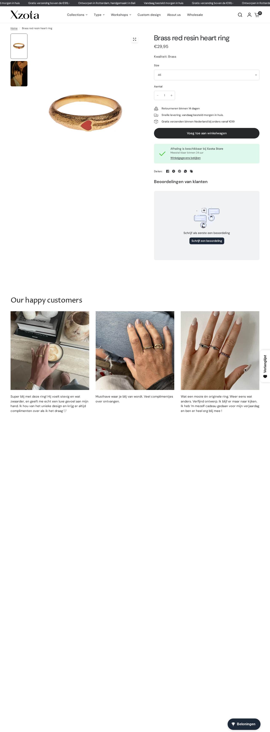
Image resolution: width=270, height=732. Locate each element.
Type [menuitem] (97, 15)
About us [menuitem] (174, 15)
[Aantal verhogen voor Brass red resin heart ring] (171, 95)
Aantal (158, 86)
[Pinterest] (179, 171)
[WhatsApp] (185, 171)
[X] (173, 171)
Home (14, 28)
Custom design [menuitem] (149, 15)
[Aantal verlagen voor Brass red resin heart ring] (157, 95)
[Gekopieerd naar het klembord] (191, 171)
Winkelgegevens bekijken (185, 158)
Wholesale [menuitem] (195, 15)
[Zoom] (134, 39)
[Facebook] (167, 171)
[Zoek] (240, 14)
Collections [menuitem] (75, 15)
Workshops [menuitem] (119, 15)
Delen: (158, 171)
